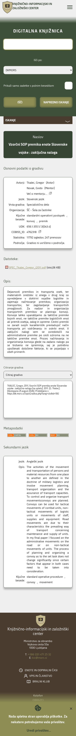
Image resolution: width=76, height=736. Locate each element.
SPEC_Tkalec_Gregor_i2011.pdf (27, 267)
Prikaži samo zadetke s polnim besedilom (29, 85)
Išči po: (38, 60)
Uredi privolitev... (39, 730)
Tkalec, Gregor (35, 182)
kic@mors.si (39, 657)
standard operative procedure (45, 576)
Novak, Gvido (35, 188)
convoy (31, 582)
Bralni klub (41, 681)
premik (43, 221)
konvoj (31, 221)
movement (45, 582)
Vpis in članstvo (40, 676)
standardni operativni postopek (46, 215)
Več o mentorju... (37, 193)
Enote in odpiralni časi (41, 670)
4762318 (32, 232)
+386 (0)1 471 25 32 (39, 654)
